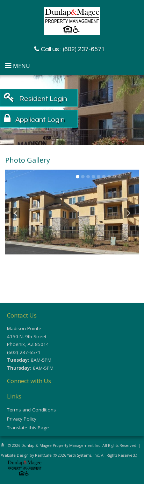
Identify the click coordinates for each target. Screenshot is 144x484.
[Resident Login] (41, 98)
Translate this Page (28, 427)
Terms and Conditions (31, 410)
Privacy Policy (21, 419)
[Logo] (72, 20)
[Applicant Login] (38, 119)
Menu (21, 66)
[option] (72, 212)
